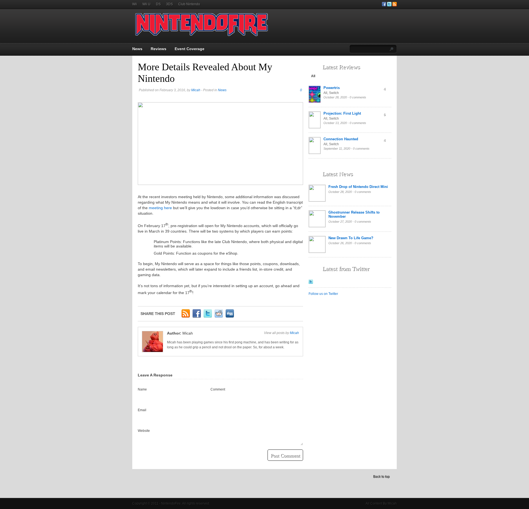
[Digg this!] (229, 317)
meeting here (160, 208)
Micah (195, 90)
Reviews (158, 49)
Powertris (331, 88)
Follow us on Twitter (323, 294)
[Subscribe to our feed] (394, 5)
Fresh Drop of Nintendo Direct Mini (358, 187)
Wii (134, 4)
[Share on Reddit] (218, 317)
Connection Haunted (340, 139)
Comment (217, 389)
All (313, 76)
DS (158, 4)
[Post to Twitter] (207, 317)
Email (142, 410)
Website (144, 431)
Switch (334, 93)
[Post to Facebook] (196, 317)
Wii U (146, 4)
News (137, 49)
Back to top (381, 476)
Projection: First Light (342, 113)
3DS (169, 4)
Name (142, 389)
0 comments (358, 97)
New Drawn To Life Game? (350, 238)
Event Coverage (189, 49)
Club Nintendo (189, 4)
